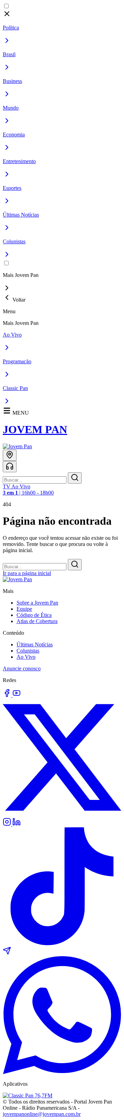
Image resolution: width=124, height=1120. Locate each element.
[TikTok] (62, 943)
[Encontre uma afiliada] (10, 455)
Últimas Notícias (35, 644)
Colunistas (28, 651)
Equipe (24, 609)
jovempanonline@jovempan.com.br (42, 1114)
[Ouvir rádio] (10, 466)
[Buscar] (75, 478)
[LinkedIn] (16, 824)
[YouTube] (16, 695)
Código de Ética (34, 615)
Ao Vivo (26, 657)
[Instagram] (7, 824)
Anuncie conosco (22, 668)
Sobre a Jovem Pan (37, 603)
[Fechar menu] (7, 16)
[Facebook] (7, 695)
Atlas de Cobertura (37, 621)
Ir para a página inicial (27, 573)
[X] (62, 814)
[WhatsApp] (62, 1072)
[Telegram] (7, 953)
